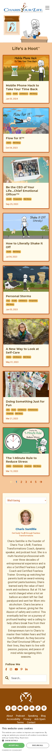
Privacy (27, 719)
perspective (17, 199)
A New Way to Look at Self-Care (22, 350)
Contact (31, 722)
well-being (33, 93)
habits (9, 93)
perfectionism (32, 410)
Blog (43, 715)
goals (14, 410)
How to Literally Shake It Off (24, 245)
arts (8, 410)
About (10, 715)
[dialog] (26, 738)
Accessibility (13, 719)
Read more (24, 738)
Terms (20, 722)
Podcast (20, 715)
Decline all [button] (37, 745)
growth (9, 199)
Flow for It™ (15, 138)
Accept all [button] (14, 745)
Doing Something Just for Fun (25, 403)
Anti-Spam (39, 719)
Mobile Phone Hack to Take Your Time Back (22, 87)
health (15, 93)
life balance (24, 93)
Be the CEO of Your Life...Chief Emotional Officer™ (22, 191)
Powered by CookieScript (12, 750)
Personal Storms (18, 296)
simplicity (10, 413)
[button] (26, 740)
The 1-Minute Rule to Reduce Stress (21, 459)
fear (8, 300)
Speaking (33, 715)
